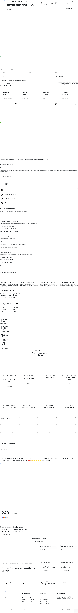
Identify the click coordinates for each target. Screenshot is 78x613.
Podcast (25, 563)
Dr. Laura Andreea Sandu (69, 378)
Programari (24, 601)
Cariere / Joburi (33, 595)
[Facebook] (55, 7)
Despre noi (24, 595)
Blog (40, 8)
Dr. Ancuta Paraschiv (9, 407)
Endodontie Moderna (65, 93)
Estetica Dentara (24, 93)
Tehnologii (30, 563)
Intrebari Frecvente (62, 609)
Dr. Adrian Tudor (29, 379)
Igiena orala (20, 563)
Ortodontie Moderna (45, 93)
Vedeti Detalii (9, 386)
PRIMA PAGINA (7, 8)
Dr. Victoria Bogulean (29, 407)
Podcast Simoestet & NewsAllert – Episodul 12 (68, 563)
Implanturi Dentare (5, 93)
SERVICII (13, 8)
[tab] (5, 217)
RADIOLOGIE (21, 8)
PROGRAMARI (8, 9)
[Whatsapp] (55, 10)
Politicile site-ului (70, 609)
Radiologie (32, 599)
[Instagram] (58, 7)
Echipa (23, 597)
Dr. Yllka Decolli (49, 377)
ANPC (31, 601)
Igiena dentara (12, 563)
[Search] (53, 9)
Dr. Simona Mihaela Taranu (9, 381)
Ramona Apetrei (69, 407)
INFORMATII (28, 8)
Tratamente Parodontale (45, 603)
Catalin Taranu (49, 407)
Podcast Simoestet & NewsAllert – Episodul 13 (47, 563)
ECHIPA (34, 8)
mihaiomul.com (27, 609)
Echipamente (5, 563)
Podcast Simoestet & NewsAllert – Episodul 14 (18, 569)
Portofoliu (24, 599)
